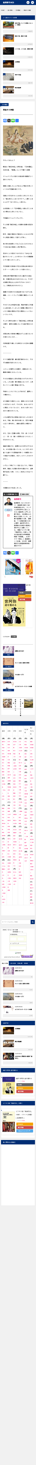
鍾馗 (14, 793)
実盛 (14, 753)
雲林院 (3, 835)
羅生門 (31, 888)
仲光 (25, 741)
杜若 (9, 741)
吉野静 (31, 866)
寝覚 (25, 769)
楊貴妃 (31, 860)
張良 (20, 805)
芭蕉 (25, 797)
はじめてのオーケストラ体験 (23, 686)
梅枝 (3, 832)
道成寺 (20, 845)
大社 (3, 875)
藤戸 (25, 842)
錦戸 (25, 757)
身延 (31, 784)
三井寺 (31, 769)
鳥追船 (20, 875)
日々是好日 (9, 666)
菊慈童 (9, 787)
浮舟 (3, 811)
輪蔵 (31, 897)
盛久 (31, 818)
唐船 (20, 848)
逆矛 (14, 744)
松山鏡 (31, 759)
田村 (20, 796)
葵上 (3, 744)
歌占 (3, 820)
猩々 (14, 799)
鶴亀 (20, 823)
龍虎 (31, 894)
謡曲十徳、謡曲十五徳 (21, 36)
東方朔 (20, 851)
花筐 (25, 803)
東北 (20, 854)
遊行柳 (31, 839)
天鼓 (20, 832)
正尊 (14, 802)
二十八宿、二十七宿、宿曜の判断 (24, 49)
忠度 (20, 778)
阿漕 (3, 747)
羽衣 (25, 788)
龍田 (20, 781)
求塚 (31, 811)
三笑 (14, 756)
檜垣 (25, 815)
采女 (3, 826)
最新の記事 (25, 494)
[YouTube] (8, 517)
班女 (25, 806)
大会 (20, 741)
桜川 (14, 750)
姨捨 (3, 884)
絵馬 (3, 857)
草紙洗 (14, 878)
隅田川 (14, 820)
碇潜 (3, 781)
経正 (20, 817)
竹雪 (20, 771)
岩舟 (3, 799)
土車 (20, 814)
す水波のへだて (19, 675)
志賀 (14, 763)
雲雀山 (26, 818)
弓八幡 (31, 842)
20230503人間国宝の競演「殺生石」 (23, 1057)
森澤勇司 (17, 499)
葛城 (8, 655)
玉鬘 (20, 787)
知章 (20, 866)
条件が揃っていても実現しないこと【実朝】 (24, 24)
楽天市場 (22, 599)
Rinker (25, 589)
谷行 (20, 784)
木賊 (20, 863)
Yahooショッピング (24, 1131)
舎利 (14, 778)
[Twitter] (6, 511)
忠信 (20, 775)
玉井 (20, 793)
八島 (31, 827)
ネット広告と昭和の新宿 (22, 663)
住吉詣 (14, 823)
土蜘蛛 (20, 811)
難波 (25, 744)
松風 (31, 753)
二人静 (26, 836)
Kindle (22, 593)
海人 (3, 765)
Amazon (22, 596)
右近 (3, 817)
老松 (3, 863)
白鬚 (14, 805)
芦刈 (3, 750)
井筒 (3, 796)
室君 (31, 796)
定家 (20, 829)
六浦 (31, 793)
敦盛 (3, 759)
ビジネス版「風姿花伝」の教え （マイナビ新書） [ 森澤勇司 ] (24, 1114)
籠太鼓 (31, 903)
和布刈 (31, 802)
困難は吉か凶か (19, 651)
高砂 (20, 768)
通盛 (31, 775)
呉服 (9, 829)
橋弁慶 (26, 794)
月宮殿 (9, 857)
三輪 (31, 787)
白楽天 (26, 785)
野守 (25, 778)
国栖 (9, 808)
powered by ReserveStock (12, 957)
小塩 (3, 881)
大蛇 (3, 902)
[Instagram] (11, 511)
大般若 (20, 747)
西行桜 (14, 741)
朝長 (20, 872)
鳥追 (20, 878)
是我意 (14, 842)
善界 (14, 836)
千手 (14, 866)
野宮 (25, 775)
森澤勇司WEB (8, 2)
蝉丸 (14, 857)
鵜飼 (3, 808)
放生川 (26, 858)
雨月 (3, 814)
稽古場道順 (18, 87)
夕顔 (31, 836)
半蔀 (25, 791)
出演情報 (17, 62)
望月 (31, 808)
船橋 (25, 845)
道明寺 (20, 857)
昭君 (14, 796)
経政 (20, 820)
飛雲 (25, 812)
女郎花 (3, 899)
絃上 (9, 854)
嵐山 (3, 768)
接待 (14, 854)
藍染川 (3, 741)
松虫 (31, 756)
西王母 (14, 829)
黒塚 (9, 832)
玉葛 (20, 790)
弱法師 (31, 879)
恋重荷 (9, 863)
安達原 (3, 756)
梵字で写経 (18, 75)
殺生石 (14, 851)
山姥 (31, 830)
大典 (20, 744)
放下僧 (26, 855)
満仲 (31, 762)
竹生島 (20, 802)
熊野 (31, 845)
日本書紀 (5, 105)
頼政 (31, 875)
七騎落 (14, 766)
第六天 (20, 762)
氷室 (25, 821)
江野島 (3, 845)
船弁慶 (26, 848)
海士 (3, 762)
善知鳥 (3, 823)
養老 (31, 863)
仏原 (25, 861)
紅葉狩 (31, 815)
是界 (14, 839)
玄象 (9, 851)
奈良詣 (26, 747)
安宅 (3, 753)
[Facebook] (8, 511)
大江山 (3, 866)
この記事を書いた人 (12, 494)
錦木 (25, 754)
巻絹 (31, 741)
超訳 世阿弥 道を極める (24, 1078)
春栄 (14, 784)
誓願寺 (14, 832)
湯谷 (31, 848)
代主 (14, 808)
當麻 (20, 765)
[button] (28, 2)
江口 (3, 842)
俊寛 (14, 781)
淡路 (3, 775)
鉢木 (25, 800)
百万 (25, 824)
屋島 (31, 824)
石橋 (14, 775)
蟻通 (3, 771)
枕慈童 (31, 744)
